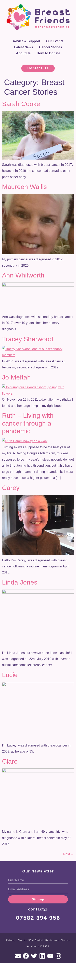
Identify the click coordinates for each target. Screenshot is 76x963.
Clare (10, 761)
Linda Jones (19, 582)
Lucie (10, 674)
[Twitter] (34, 956)
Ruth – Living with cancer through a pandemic (28, 423)
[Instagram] (58, 956)
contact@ (38, 909)
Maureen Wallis (24, 186)
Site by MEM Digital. (31, 940)
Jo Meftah (16, 377)
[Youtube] (50, 956)
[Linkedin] (42, 956)
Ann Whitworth (23, 275)
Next (68, 854)
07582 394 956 (38, 918)
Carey (10, 487)
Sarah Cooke (21, 103)
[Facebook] (26, 956)
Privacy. (11, 940)
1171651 (43, 946)
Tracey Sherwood (27, 339)
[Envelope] (18, 956)
